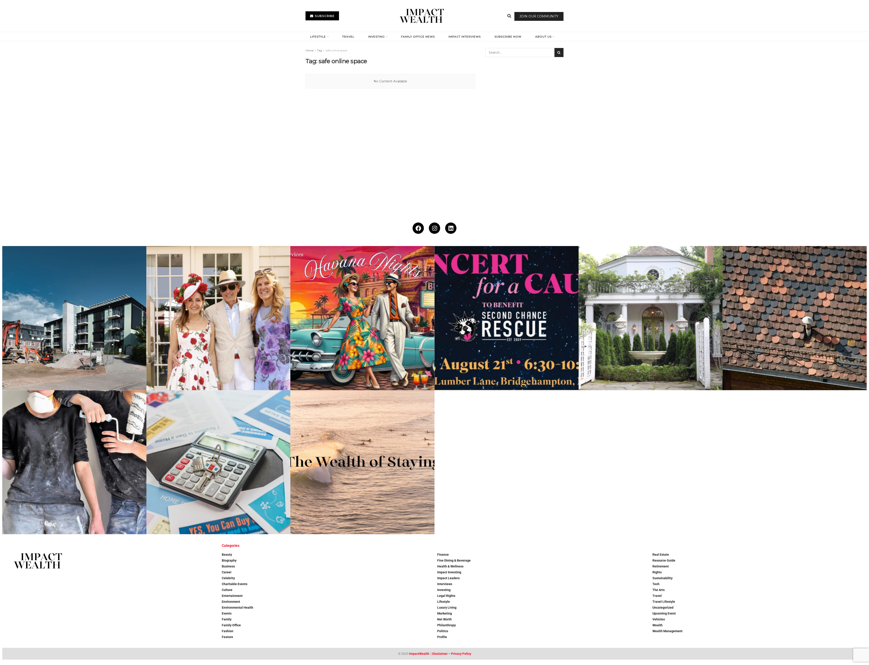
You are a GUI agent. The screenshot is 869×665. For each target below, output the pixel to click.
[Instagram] (434, 228)
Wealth (657, 625)
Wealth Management (667, 631)
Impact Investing (449, 572)
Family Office (231, 625)
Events (227, 613)
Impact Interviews (465, 36)
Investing (376, 36)
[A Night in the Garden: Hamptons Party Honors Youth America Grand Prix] (651, 318)
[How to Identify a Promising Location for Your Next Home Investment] (218, 462)
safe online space (336, 50)
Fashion (227, 631)
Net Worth (444, 619)
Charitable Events (234, 584)
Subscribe (324, 16)
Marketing (444, 613)
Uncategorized (662, 607)
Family (227, 619)
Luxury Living (446, 607)
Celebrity (228, 578)
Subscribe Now (507, 36)
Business (228, 566)
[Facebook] (418, 228)
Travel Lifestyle (663, 601)
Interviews (444, 584)
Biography (229, 560)
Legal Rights (446, 596)
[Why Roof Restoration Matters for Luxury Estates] (795, 318)
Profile (442, 637)
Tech (655, 584)
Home (309, 50)
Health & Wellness (450, 566)
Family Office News (418, 36)
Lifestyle (318, 36)
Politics (442, 631)
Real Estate (660, 554)
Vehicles (658, 619)
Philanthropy (446, 625)
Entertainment (232, 596)
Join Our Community (539, 16)
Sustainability (662, 578)
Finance (443, 554)
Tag (319, 50)
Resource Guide (663, 560)
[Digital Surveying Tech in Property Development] (74, 318)
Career (227, 572)
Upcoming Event (664, 613)
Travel (348, 36)
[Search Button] (509, 16)
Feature (227, 637)
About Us (543, 36)
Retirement (660, 566)
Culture (227, 590)
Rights (657, 572)
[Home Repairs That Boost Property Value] (74, 462)
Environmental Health (237, 607)
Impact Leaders (448, 578)
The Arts (658, 590)
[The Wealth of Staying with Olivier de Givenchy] (362, 462)
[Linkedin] (450, 228)
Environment (231, 601)
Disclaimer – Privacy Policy (451, 653)
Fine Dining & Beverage (454, 560)
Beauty (227, 554)
